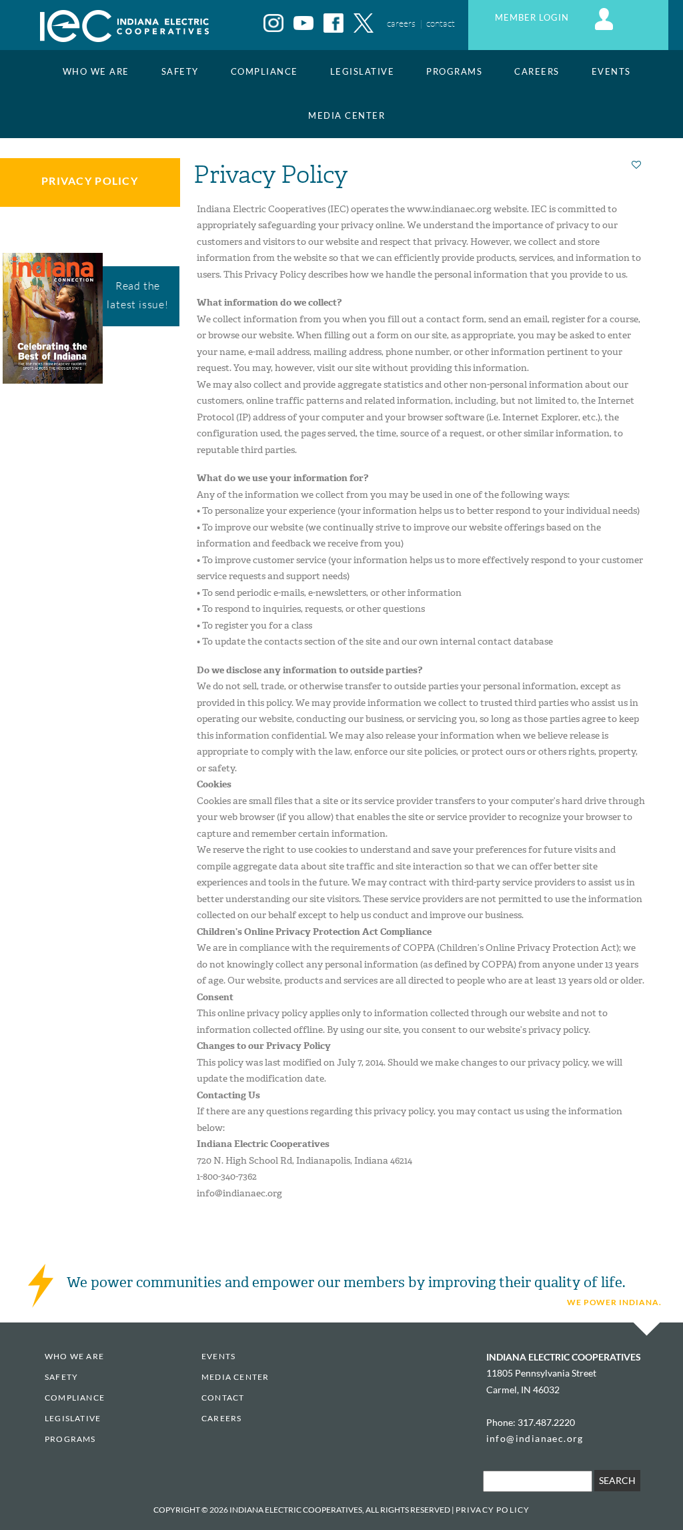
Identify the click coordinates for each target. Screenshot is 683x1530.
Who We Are (96, 72)
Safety (180, 72)
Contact (222, 1398)
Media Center (346, 116)
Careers (537, 72)
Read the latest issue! (137, 295)
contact (440, 23)
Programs (454, 72)
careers (401, 23)
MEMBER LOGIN (533, 18)
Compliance (264, 72)
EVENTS (611, 72)
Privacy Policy (89, 180)
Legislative (362, 72)
